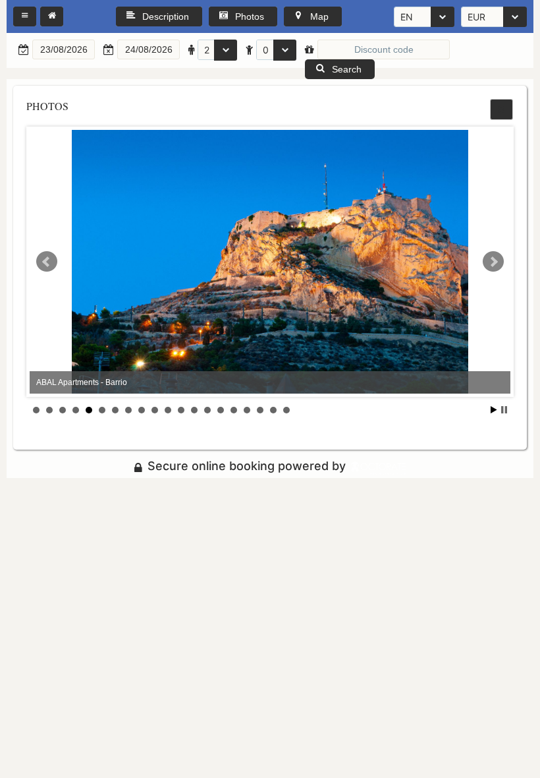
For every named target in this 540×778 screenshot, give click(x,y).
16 (233, 410)
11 (168, 410)
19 (273, 410)
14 (207, 410)
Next (493, 261)
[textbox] (63, 49)
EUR (476, 16)
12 (181, 410)
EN (406, 16)
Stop (504, 409)
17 (247, 410)
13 (194, 410)
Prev (46, 261)
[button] (24, 16)
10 (154, 410)
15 (220, 410)
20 (286, 410)
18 (260, 410)
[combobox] (424, 17)
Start (494, 409)
